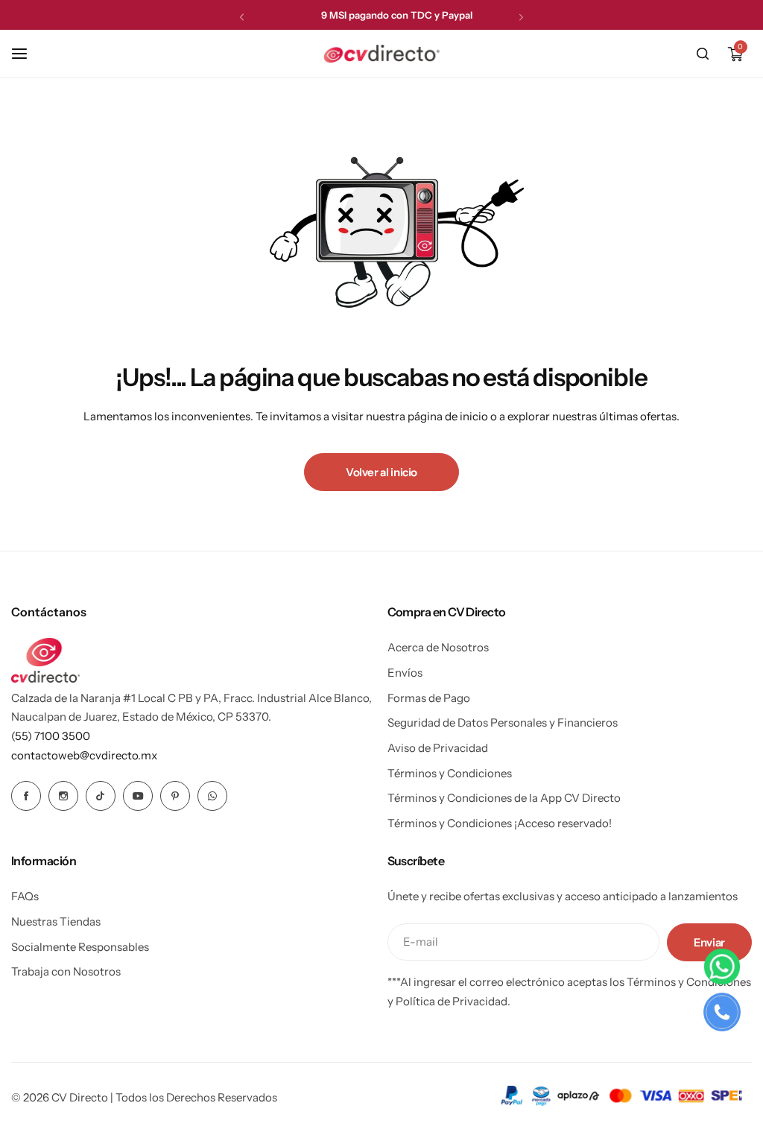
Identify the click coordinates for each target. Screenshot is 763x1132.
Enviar (709, 942)
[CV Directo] (381, 54)
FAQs (25, 896)
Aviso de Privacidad (437, 748)
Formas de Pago (428, 698)
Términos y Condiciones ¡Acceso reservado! (499, 823)
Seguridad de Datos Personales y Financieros (502, 722)
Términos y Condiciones (449, 773)
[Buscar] (702, 53)
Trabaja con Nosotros (66, 971)
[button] (242, 17)
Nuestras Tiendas (56, 921)
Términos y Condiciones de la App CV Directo (504, 798)
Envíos (404, 672)
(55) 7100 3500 (50, 736)
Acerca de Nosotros (438, 647)
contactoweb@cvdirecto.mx (84, 755)
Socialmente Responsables (80, 947)
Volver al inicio (381, 472)
